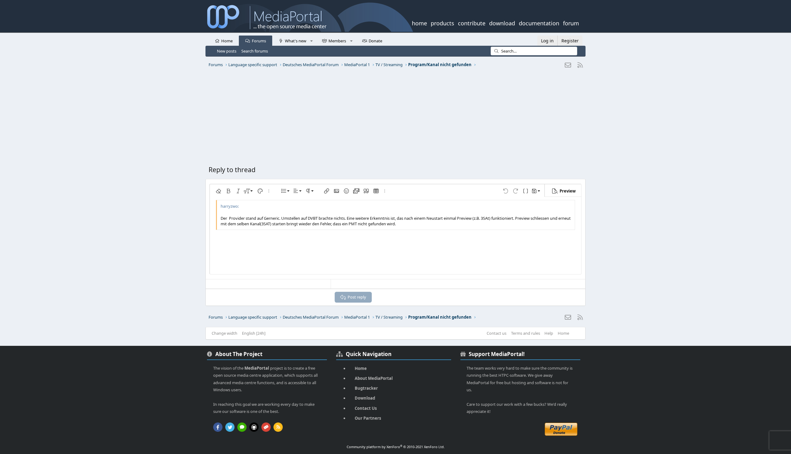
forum (571, 22)
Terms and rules (525, 333)
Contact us (496, 333)
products (442, 22)
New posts (226, 51)
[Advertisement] (394, 119)
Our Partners (368, 418)
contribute (471, 22)
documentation (539, 22)
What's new (295, 41)
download (502, 22)
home (419, 22)
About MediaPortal (374, 378)
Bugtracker (366, 388)
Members (337, 41)
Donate (375, 41)
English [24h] (253, 333)
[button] (311, 40)
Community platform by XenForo (396, 446)
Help (548, 333)
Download (365, 398)
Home (227, 41)
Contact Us (366, 408)
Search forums (254, 51)
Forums (259, 41)
